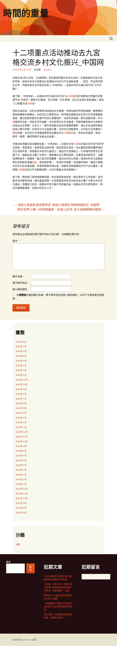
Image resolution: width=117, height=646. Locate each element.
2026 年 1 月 (21, 375)
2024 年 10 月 (22, 441)
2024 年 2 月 (21, 479)
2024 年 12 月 (22, 432)
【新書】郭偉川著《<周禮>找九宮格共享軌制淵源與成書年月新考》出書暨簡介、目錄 (58, 587)
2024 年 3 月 (21, 474)
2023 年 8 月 (21, 507)
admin (48, 69)
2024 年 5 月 (21, 465)
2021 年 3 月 (21, 512)
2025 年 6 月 (21, 403)
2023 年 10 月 (22, 498)
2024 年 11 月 (22, 436)
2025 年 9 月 (21, 389)
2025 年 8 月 (21, 394)
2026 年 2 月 (21, 370)
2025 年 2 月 (21, 422)
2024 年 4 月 (21, 469)
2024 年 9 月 (21, 446)
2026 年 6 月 (21, 351)
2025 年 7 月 (21, 398)
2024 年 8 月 (21, 450)
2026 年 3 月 (21, 365)
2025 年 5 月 (21, 408)
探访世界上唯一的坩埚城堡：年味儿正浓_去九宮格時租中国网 (61, 209)
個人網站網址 (19, 289)
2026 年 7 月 (21, 346)
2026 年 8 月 (21, 341)
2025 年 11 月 (22, 379)
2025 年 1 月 (21, 427)
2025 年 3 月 (21, 417)
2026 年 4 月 (21, 360)
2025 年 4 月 (21, 413)
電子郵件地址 (20, 282)
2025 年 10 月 (22, 384)
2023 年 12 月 (22, 488)
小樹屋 (67, 132)
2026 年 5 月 (21, 356)
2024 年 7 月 (21, 455)
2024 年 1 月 (21, 484)
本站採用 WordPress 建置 (24, 639)
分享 (29, 103)
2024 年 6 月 (21, 460)
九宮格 (71, 96)
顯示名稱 (18, 276)
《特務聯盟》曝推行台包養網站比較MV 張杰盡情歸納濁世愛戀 (58, 606)
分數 (18, 544)
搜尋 (8, 561)
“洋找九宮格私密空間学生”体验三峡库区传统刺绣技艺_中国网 (55, 205)
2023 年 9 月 (21, 503)
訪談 (34, 162)
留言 (15, 240)
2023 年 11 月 (22, 493)
